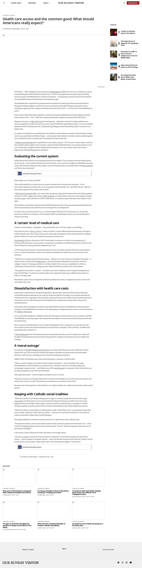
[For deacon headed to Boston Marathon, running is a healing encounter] (53, 477)
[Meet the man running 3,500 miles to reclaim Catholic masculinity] (53, 510)
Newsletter (133, 3)
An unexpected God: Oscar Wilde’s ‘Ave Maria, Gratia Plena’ (128, 77)
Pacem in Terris (35, 231)
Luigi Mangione (55, 92)
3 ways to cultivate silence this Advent (128, 32)
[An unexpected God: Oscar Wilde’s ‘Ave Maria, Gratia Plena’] (113, 77)
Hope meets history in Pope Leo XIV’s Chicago (129, 66)
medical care (41, 261)
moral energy (59, 368)
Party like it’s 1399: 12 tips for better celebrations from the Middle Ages (129, 55)
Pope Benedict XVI (21, 240)
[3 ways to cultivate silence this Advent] (113, 32)
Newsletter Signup (28, 549)
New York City (36, 121)
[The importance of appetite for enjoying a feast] (113, 43)
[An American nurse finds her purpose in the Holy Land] (88, 510)
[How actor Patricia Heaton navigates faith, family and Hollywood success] (19, 477)
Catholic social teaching (23, 142)
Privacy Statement (108, 549)
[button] (4, 3)
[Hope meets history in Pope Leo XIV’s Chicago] (113, 66)
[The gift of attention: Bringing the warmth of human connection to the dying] (19, 510)
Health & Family (9, 15)
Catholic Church (29, 426)
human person (87, 166)
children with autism (24, 312)
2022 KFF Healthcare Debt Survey (37, 350)
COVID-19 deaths (48, 196)
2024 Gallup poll (22, 334)
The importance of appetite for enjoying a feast (130, 43)
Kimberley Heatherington (32, 173)
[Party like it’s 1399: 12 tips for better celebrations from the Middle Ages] (113, 54)
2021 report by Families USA (26, 193)
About (64, 549)
